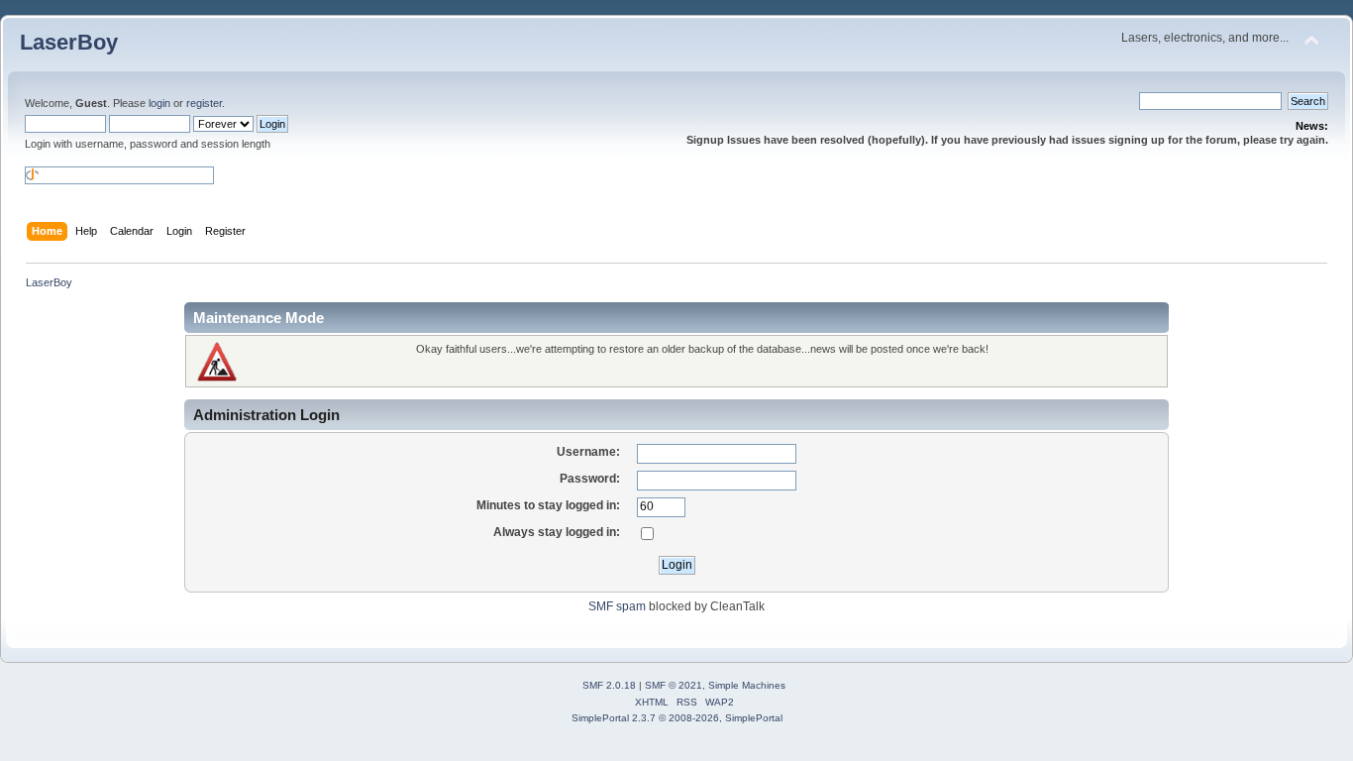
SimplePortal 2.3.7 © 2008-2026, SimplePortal (677, 717)
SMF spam (617, 606)
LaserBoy (69, 42)
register (204, 103)
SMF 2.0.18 (609, 685)
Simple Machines (746, 685)
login (159, 103)
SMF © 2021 (673, 685)
